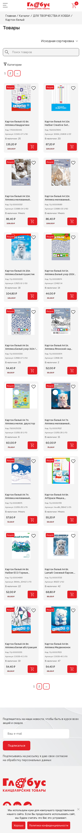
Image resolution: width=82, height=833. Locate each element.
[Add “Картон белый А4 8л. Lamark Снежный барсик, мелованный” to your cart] (72, 594)
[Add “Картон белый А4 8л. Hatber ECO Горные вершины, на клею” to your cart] (32, 594)
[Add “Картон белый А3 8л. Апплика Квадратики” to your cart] (32, 147)
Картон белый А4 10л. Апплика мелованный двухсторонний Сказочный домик (60, 198)
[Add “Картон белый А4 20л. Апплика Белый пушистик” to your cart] (32, 296)
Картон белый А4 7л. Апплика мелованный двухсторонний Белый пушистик (58, 422)
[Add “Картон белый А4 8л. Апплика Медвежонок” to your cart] (72, 669)
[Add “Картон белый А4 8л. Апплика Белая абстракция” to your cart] (32, 669)
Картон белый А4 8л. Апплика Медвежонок (58, 646)
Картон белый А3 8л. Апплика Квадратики (17, 123)
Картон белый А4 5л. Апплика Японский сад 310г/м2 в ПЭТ (58, 347)
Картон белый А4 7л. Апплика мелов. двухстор (20, 422)
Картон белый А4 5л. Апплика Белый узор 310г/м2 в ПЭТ (20, 347)
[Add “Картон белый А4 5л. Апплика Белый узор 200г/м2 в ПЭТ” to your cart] (72, 296)
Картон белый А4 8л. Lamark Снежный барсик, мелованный (59, 571)
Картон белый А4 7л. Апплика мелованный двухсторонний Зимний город (18, 496)
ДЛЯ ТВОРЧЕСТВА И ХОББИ (51, 15)
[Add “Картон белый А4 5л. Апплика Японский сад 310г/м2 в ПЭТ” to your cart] (72, 370)
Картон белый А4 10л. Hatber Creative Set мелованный (57, 123)
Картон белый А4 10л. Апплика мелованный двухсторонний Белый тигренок (18, 198)
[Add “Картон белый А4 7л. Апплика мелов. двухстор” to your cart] (32, 445)
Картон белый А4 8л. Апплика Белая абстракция (21, 646)
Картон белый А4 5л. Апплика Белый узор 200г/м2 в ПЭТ (60, 273)
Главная (11, 15)
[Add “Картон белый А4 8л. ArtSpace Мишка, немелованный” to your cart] (72, 520)
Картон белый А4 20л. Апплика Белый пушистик (20, 273)
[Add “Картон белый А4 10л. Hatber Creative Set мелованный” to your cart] (72, 147)
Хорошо (18, 825)
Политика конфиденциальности (48, 825)
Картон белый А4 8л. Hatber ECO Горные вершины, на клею (17, 571)
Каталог (24, 15)
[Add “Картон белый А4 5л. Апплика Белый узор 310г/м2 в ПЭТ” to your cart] (32, 370)
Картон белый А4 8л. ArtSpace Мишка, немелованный (57, 496)
